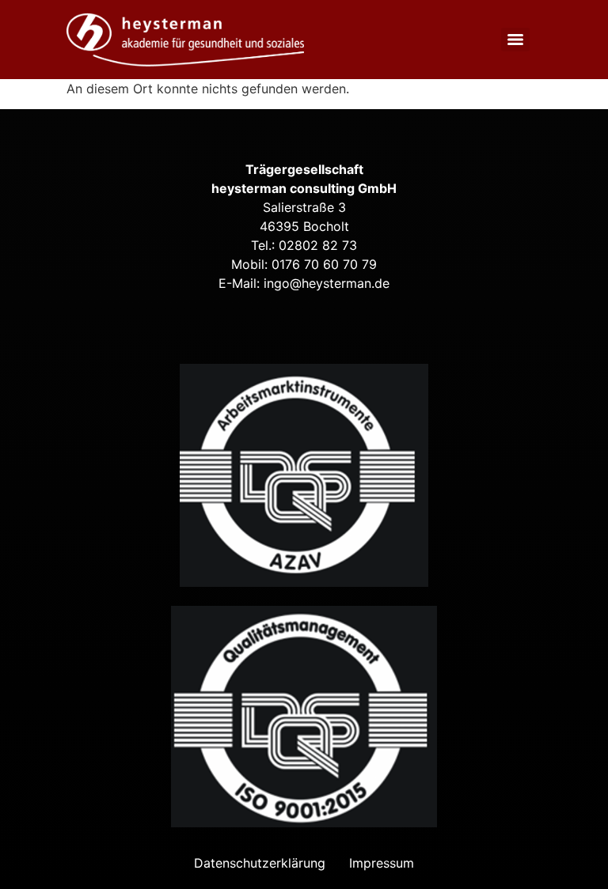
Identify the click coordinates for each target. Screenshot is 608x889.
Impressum (381, 863)
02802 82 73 (318, 245)
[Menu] (515, 39)
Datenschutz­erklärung (259, 863)
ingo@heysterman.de (327, 283)
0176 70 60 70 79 (324, 264)
